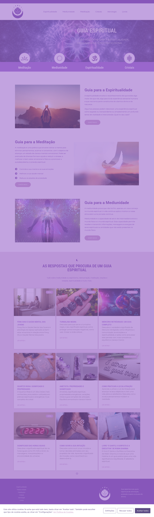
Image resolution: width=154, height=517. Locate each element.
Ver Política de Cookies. (63, 512)
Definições (109, 511)
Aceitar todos (142, 511)
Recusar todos (125, 511)
